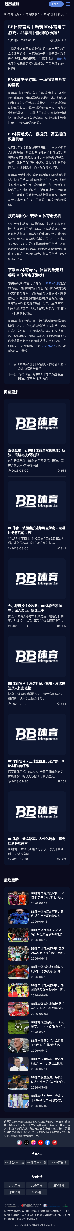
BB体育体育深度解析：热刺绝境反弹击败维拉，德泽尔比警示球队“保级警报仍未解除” (48, 987)
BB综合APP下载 (14, 1162)
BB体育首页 (11, 14)
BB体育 (61, 58)
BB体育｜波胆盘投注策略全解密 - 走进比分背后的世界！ (36, 530)
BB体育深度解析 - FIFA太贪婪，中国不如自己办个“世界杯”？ (47, 1024)
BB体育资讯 (59, 1162)
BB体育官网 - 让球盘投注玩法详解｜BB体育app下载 (36, 763)
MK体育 (37, 1192)
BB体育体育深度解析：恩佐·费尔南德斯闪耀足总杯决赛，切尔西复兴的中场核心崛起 (48, 914)
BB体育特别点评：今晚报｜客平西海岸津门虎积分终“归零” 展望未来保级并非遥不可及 (48, 1098)
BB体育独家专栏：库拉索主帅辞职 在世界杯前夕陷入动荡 (47, 1043)
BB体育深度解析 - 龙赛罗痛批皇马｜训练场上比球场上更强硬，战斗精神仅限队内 (48, 1061)
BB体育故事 (29, 14)
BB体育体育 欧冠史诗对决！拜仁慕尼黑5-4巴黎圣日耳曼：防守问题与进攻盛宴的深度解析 (48, 932)
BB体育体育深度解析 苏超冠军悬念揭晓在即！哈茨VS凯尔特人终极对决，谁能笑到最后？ (48, 951)
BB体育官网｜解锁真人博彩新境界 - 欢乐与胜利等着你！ (42, 366)
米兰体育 (14, 1192)
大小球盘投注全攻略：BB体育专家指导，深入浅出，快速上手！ (35, 608)
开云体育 (14, 1185)
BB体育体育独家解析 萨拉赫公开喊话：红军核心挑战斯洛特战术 (48, 1006)
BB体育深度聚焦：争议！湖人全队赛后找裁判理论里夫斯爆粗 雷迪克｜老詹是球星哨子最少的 (48, 1080)
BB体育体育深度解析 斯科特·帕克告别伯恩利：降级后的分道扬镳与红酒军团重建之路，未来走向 (48, 895)
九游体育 (36, 1185)
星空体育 (58, 1185)
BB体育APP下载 (36, 1162)
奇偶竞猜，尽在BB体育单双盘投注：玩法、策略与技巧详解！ (42, 376)
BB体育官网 (52, 283)
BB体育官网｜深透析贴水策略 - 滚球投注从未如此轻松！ (36, 685)
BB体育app (48, 346)
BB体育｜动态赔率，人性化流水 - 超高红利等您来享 (36, 841)
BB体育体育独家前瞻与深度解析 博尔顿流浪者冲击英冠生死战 (47, 969)
